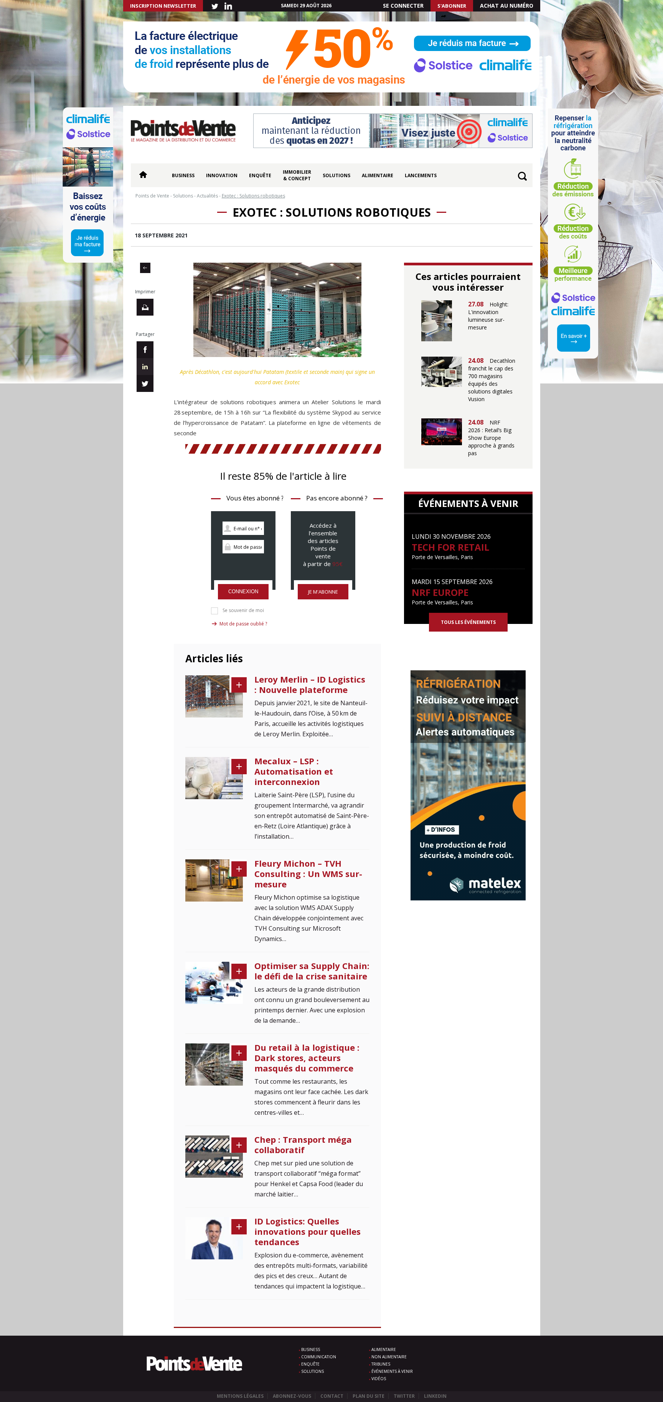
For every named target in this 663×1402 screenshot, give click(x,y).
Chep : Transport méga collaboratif (303, 1144)
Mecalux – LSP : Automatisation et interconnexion (293, 771)
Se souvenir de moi (243, 610)
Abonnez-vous (292, 1396)
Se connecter (403, 5)
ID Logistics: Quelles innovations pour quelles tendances (307, 1231)
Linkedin (435, 1396)
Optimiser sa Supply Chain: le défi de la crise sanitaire (311, 971)
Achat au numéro (506, 5)
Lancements (421, 175)
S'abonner (451, 5)
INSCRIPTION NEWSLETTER (163, 5)
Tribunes (380, 1364)
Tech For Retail (450, 547)
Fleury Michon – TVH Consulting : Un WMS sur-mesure (308, 873)
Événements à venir (392, 1371)
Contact (331, 1396)
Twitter (404, 1396)
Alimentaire (377, 175)
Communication (318, 1356)
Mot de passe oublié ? (243, 623)
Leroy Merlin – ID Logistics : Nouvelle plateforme (309, 684)
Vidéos (378, 1378)
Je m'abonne (323, 591)
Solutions (336, 175)
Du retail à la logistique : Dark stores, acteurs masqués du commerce (307, 1058)
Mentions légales (240, 1396)
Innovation (221, 175)
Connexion (243, 591)
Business (183, 175)
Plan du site (368, 1396)
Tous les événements (468, 622)
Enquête (260, 175)
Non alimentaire (389, 1356)
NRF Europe (440, 592)
